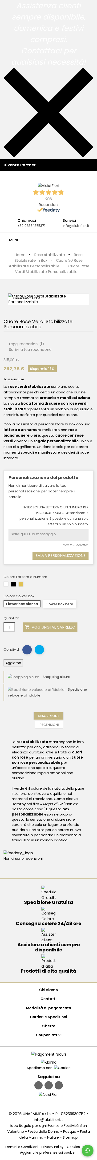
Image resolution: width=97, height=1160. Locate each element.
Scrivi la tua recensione (30, 349)
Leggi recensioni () (26, 344)
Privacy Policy (52, 1146)
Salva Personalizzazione (60, 555)
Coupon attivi (48, 1035)
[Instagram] (48, 1085)
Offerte (48, 1026)
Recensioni (49, 724)
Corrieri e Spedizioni (48, 1016)
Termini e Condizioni (21, 1146)
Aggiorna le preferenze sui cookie (47, 1152)
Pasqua (69, 1131)
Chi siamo (48, 989)
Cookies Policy (78, 1146)
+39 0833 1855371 (31, 225)
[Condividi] (27, 649)
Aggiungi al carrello (50, 627)
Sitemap (70, 1137)
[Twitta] (39, 649)
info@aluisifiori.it (76, 225)
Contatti (48, 998)
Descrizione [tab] (48, 715)
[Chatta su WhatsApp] (87, 1150)
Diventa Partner (20, 165)
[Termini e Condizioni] (48, 1054)
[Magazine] (59, 1085)
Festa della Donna (43, 1131)
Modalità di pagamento (48, 1008)
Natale (53, 1137)
